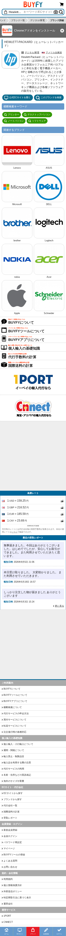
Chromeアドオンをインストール (34, 30)
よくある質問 (10, 860)
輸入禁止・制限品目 (14, 756)
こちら (14, 532)
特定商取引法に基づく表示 (17, 897)
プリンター (13, 114)
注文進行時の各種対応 (15, 732)
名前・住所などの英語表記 (17, 775)
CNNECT (8, 922)
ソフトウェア (39, 121)
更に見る (59, 606)
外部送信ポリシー (13, 891)
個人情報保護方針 (13, 885)
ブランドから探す (13, 799)
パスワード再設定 (13, 842)
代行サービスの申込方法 (16, 713)
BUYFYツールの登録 (14, 854)
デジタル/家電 (32, 52)
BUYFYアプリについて (15, 701)
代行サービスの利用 (14, 768)
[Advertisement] (33, 456)
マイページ (9, 848)
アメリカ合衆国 (54, 52)
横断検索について (13, 707)
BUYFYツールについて (15, 695)
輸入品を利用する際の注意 (17, 762)
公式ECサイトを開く (20, 97)
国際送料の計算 (12, 811)
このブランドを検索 (51, 97)
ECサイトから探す (13, 793)
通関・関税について (14, 750)
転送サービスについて (15, 725)
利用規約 (8, 879)
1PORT (7, 916)
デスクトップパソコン (38, 114)
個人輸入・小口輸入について (18, 744)
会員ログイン (10, 836)
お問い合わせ (10, 867)
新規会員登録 (10, 830)
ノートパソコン (16, 121)
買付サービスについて (15, 719)
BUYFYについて (12, 688)
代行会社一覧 (10, 805)
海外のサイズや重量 (14, 781)
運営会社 (8, 903)
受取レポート (10, 817)
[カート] (62, 4)
